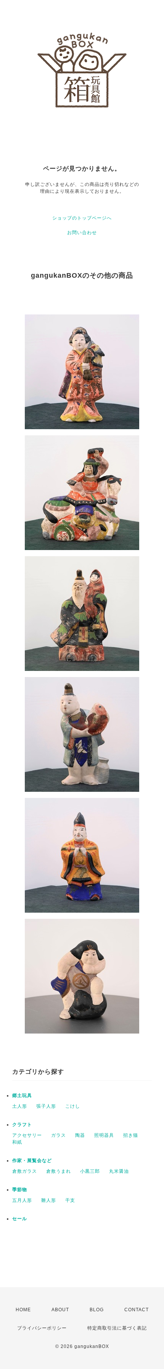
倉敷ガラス (24, 1171)
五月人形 (22, 1200)
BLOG (97, 1309)
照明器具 (104, 1135)
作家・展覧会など (32, 1160)
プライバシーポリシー (42, 1328)
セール (19, 1218)
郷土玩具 (22, 1095)
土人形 (19, 1106)
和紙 (17, 1142)
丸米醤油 (119, 1171)
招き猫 (130, 1135)
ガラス (58, 1135)
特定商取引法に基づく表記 (117, 1328)
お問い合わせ (82, 232)
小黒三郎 (90, 1171)
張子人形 (46, 1106)
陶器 (80, 1135)
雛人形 (48, 1200)
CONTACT (136, 1309)
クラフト (22, 1124)
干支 (70, 1200)
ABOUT (60, 1309)
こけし (72, 1106)
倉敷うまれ (58, 1171)
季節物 (19, 1189)
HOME (23, 1309)
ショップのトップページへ (82, 218)
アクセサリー (27, 1135)
